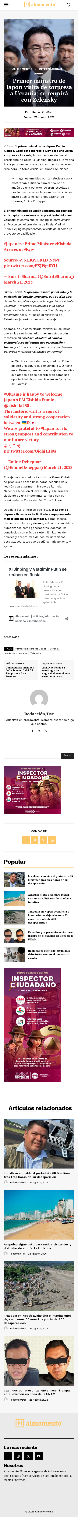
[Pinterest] (43, 840)
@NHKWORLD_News (39, 260)
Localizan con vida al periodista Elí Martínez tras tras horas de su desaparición (50, 879)
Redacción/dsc (42, 112)
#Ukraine (13, 394)
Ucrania (54, 648)
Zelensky (35, 653)
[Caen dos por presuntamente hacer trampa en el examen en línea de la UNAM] (14, 935)
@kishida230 (16, 405)
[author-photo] (6, 1182)
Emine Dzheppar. (36, 201)
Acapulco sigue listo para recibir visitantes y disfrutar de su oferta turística (49, 898)
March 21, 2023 (18, 282)
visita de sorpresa (16, 653)
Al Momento (22, 69)
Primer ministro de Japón (31, 648)
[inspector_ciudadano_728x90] (39, 135)
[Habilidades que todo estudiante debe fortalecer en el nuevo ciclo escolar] (14, 954)
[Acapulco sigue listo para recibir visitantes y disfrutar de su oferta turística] (14, 898)
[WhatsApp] (52, 840)
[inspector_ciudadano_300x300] (32, 812)
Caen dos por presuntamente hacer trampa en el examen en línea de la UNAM (51, 935)
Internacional (51, 69)
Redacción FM (17, 1253)
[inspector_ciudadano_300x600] (32, 1080)
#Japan (47, 428)
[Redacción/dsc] (39, 699)
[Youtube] (39, 1456)
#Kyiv (29, 249)
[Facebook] (32, 730)
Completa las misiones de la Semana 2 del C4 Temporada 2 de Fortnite (20, 672)
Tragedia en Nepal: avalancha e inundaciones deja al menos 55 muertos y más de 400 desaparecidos (48, 917)
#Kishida (63, 243)
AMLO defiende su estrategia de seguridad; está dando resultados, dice (56, 672)
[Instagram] (39, 730)
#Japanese (14, 243)
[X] (45, 730)
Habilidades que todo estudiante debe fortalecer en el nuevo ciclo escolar (49, 954)
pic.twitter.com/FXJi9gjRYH (30, 265)
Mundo (39, 73)
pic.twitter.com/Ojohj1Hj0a (30, 451)
